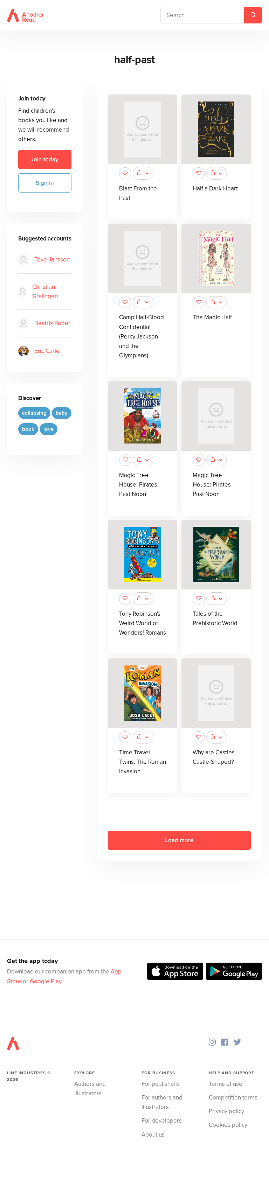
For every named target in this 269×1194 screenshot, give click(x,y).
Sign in (45, 183)
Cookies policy (228, 1125)
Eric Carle (47, 351)
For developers (162, 1120)
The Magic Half (212, 317)
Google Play (45, 981)
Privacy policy (226, 1111)
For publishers (160, 1084)
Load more (179, 840)
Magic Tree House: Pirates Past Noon (138, 485)
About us (153, 1134)
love (48, 429)
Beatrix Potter (52, 323)
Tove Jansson (52, 259)
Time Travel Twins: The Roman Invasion (142, 762)
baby (62, 413)
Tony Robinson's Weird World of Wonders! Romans (142, 623)
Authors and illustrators (90, 1088)
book (28, 429)
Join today (44, 159)
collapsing (34, 413)
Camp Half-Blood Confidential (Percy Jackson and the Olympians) (141, 336)
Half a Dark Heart (215, 188)
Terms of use (225, 1084)
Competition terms (233, 1097)
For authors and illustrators (162, 1102)
